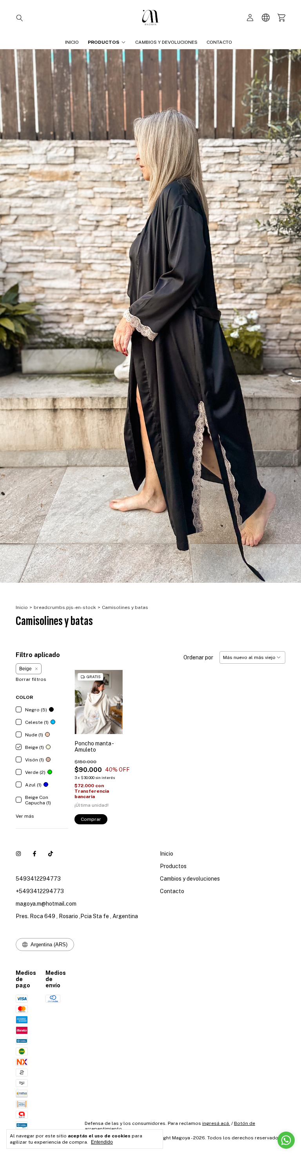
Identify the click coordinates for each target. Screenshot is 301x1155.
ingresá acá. (216, 1123)
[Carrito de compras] (281, 18)
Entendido (102, 1142)
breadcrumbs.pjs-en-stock (65, 607)
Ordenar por (198, 657)
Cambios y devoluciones (166, 42)
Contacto (219, 42)
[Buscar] (20, 17)
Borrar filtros (31, 679)
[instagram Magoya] (18, 854)
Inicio (72, 42)
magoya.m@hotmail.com (46, 904)
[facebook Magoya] (34, 854)
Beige (25, 669)
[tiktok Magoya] (50, 854)
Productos (103, 42)
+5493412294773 (40, 891)
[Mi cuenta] (250, 18)
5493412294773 (38, 879)
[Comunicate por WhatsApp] (286, 1140)
